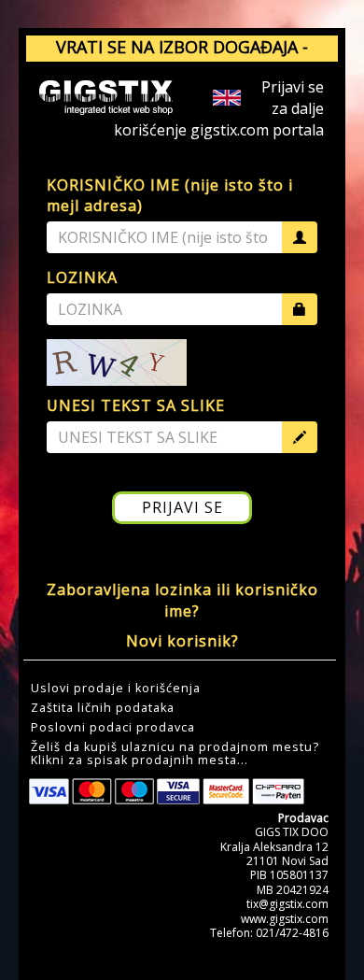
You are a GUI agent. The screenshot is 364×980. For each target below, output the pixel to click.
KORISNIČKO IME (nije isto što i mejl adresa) (170, 196)
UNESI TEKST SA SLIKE (136, 405)
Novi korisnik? (182, 641)
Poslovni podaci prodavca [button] (113, 727)
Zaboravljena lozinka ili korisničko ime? (182, 600)
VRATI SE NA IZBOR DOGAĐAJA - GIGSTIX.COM (182, 59)
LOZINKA (82, 277)
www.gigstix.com (285, 919)
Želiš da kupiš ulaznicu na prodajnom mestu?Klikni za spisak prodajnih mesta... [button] (175, 754)
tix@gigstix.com (287, 904)
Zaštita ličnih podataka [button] (103, 708)
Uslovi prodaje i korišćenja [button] (116, 688)
